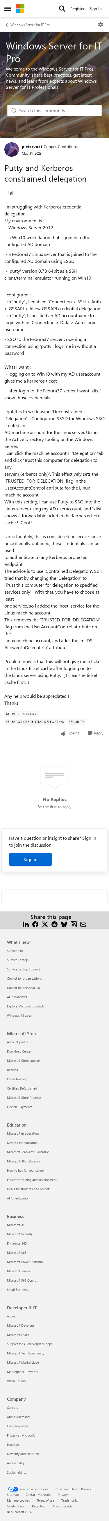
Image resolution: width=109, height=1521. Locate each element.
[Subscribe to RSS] (74, 924)
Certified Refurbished (22, 1088)
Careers (12, 1407)
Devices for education (22, 1142)
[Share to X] (45, 924)
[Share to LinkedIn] (26, 924)
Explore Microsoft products (26, 1006)
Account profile (17, 1042)
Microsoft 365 (16, 1252)
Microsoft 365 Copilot (22, 1280)
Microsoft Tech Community (25, 1353)
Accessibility (15, 1463)
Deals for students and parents (29, 1189)
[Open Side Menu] (7, 8)
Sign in (30, 859)
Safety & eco (16, 1506)
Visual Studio (16, 1381)
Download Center (19, 1051)
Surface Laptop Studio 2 (23, 969)
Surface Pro (15, 950)
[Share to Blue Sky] (64, 924)
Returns (12, 1070)
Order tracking (17, 1079)
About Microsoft (18, 1417)
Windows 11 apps (19, 1015)
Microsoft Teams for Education (28, 1152)
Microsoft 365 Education (24, 1161)
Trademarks (69, 1500)
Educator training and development (32, 1179)
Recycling (38, 1506)
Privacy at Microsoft (21, 1435)
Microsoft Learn (18, 1334)
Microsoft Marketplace (23, 1362)
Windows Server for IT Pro (30, 24)
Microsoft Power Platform (25, 1262)
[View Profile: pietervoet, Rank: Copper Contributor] (11, 149)
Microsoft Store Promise (24, 1097)
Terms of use (45, 1500)
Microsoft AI (15, 1225)
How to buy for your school (25, 1170)
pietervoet (32, 146)
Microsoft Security (20, 1234)
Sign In (96, 8)
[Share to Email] (83, 924)
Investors (13, 1444)
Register (77, 8)
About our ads (62, 1506)
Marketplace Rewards (22, 1371)
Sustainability (16, 1472)
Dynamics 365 (17, 1243)
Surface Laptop (17, 960)
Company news (17, 1426)
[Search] (62, 8)
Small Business (17, 1289)
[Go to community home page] (20, 8)
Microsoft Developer (21, 1325)
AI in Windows (17, 997)
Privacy (63, 1494)
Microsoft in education (23, 1133)
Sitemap (13, 1494)
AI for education (18, 1198)
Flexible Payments (19, 1107)
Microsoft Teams (18, 1271)
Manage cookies (18, 1500)
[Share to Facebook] (35, 924)
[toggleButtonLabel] (101, 25)
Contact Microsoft (38, 1494)
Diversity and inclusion (23, 1454)
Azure (11, 1316)
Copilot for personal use (24, 987)
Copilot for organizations (24, 978)
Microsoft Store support (23, 1060)
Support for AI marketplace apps (29, 1344)
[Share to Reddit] (54, 924)
